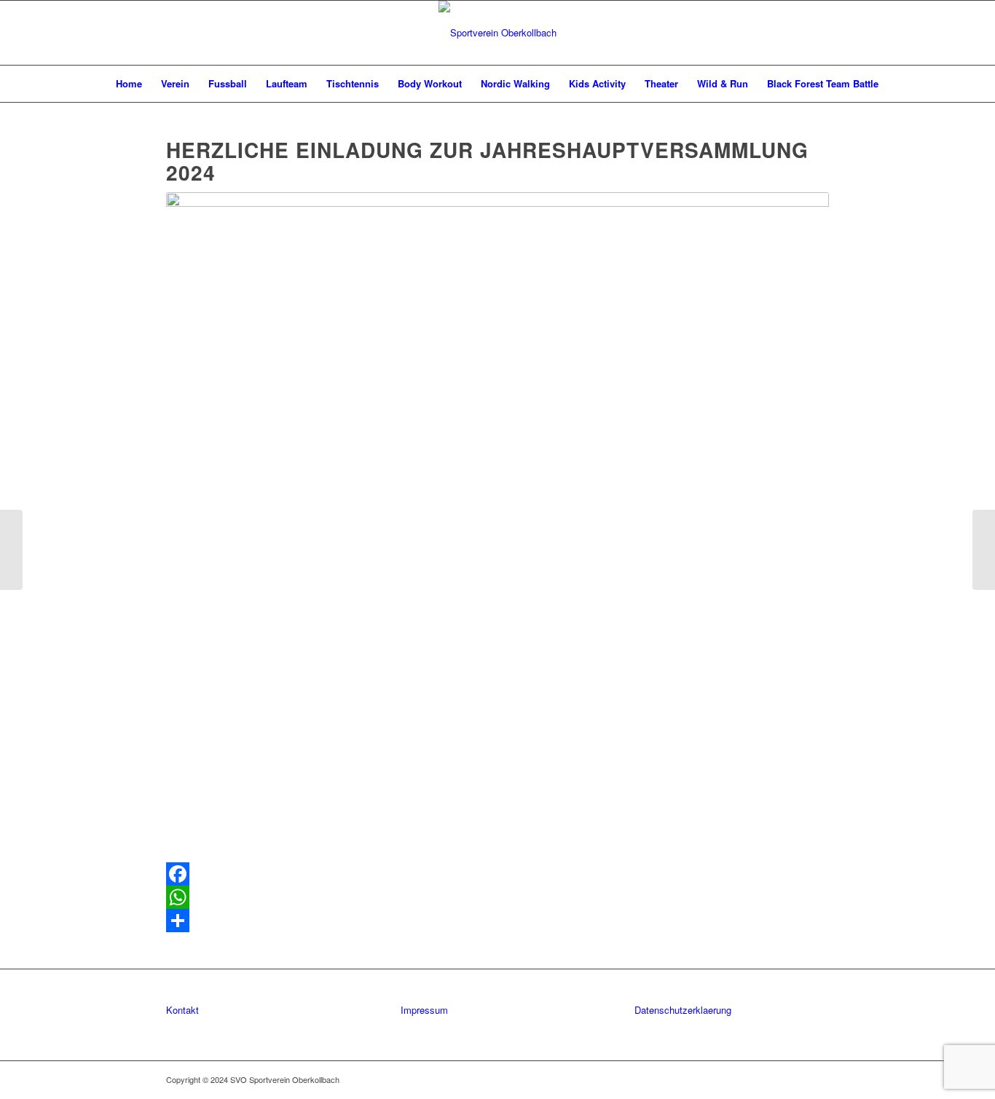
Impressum (424, 1010)
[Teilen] (497, 920)
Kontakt (182, 1010)
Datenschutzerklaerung (682, 1010)
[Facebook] (497, 874)
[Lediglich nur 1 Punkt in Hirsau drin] (983, 550)
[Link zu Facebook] (796, 1079)
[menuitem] (129, 84)
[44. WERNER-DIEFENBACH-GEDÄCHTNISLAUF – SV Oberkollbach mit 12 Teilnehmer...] (11, 550)
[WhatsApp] (497, 897)
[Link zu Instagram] (818, 1079)
